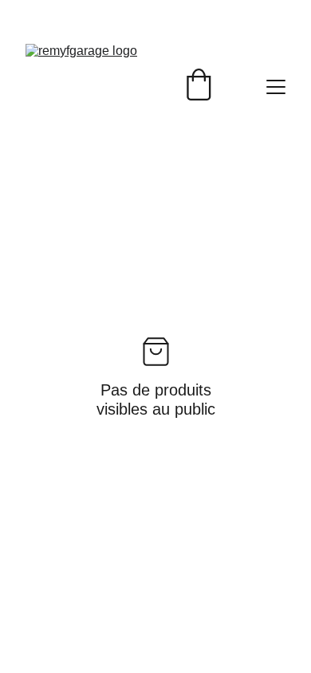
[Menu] (275, 87)
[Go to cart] (198, 86)
